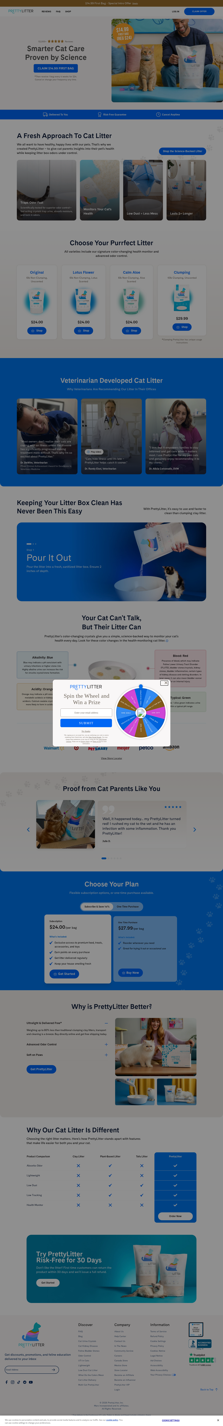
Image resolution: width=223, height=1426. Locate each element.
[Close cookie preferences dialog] (218, 1420)
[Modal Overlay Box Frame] (111, 713)
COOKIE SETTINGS (170, 1420)
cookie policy (112, 1420)
